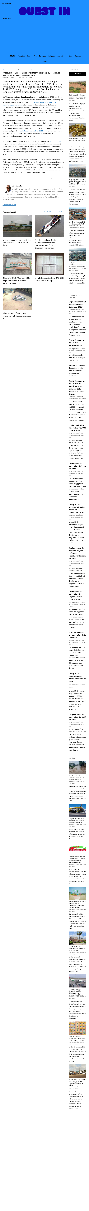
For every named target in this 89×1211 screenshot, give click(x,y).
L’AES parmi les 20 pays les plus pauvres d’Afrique (77, 96)
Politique (51, 56)
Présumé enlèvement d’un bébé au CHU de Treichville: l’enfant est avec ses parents (77, 904)
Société (60, 56)
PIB (35, 56)
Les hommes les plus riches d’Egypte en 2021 (77, 466)
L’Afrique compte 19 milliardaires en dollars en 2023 (77, 304)
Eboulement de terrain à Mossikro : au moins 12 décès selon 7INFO (77, 778)
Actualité (21, 56)
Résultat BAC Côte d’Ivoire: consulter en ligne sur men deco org (17, 316)
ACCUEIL (12, 56)
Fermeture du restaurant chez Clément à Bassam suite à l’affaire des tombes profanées (77, 859)
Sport (29, 56)
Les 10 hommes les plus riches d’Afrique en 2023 (77, 343)
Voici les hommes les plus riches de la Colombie (77, 635)
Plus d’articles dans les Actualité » (54, 212)
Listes (45, 61)
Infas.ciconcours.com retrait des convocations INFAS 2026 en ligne (17, 242)
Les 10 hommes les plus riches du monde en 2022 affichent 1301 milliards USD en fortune (77, 387)
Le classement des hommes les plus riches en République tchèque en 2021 (77, 553)
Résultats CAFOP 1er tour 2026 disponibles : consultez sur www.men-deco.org (16, 280)
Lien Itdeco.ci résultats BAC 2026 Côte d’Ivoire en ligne (49, 279)
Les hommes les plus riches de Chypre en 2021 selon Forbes (76, 595)
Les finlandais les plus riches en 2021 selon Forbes (77, 428)
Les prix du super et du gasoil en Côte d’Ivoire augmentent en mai (76, 821)
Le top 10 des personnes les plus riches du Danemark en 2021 (77, 508)
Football (69, 56)
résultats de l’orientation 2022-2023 (32, 131)
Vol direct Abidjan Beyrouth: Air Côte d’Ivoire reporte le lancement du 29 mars (76, 992)
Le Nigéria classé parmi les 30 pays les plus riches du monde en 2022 (77, 265)
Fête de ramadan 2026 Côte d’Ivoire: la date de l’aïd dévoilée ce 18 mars (77, 1038)
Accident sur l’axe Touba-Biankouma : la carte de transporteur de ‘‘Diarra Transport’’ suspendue (46, 244)
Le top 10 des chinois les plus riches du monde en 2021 (77, 677)
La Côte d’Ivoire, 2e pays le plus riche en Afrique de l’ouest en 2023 (77, 181)
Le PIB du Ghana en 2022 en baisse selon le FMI (77, 223)
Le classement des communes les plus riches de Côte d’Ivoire (77, 948)
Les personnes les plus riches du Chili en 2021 (77, 717)
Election (78, 56)
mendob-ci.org (55, 141)
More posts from (9, 204)
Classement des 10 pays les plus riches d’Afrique (77, 139)
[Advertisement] (44, 35)
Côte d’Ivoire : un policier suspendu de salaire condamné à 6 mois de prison (77, 1082)
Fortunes (42, 56)
